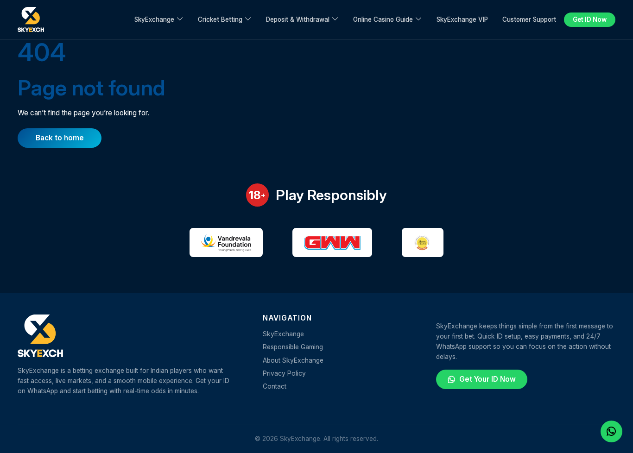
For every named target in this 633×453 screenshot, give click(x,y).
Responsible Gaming (293, 347)
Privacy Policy (284, 373)
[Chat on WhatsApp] (611, 431)
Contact (274, 386)
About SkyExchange (293, 360)
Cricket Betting (220, 19)
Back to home (60, 137)
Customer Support (529, 19)
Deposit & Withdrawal (297, 19)
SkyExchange (154, 19)
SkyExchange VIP (462, 19)
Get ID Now (590, 19)
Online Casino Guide (383, 19)
